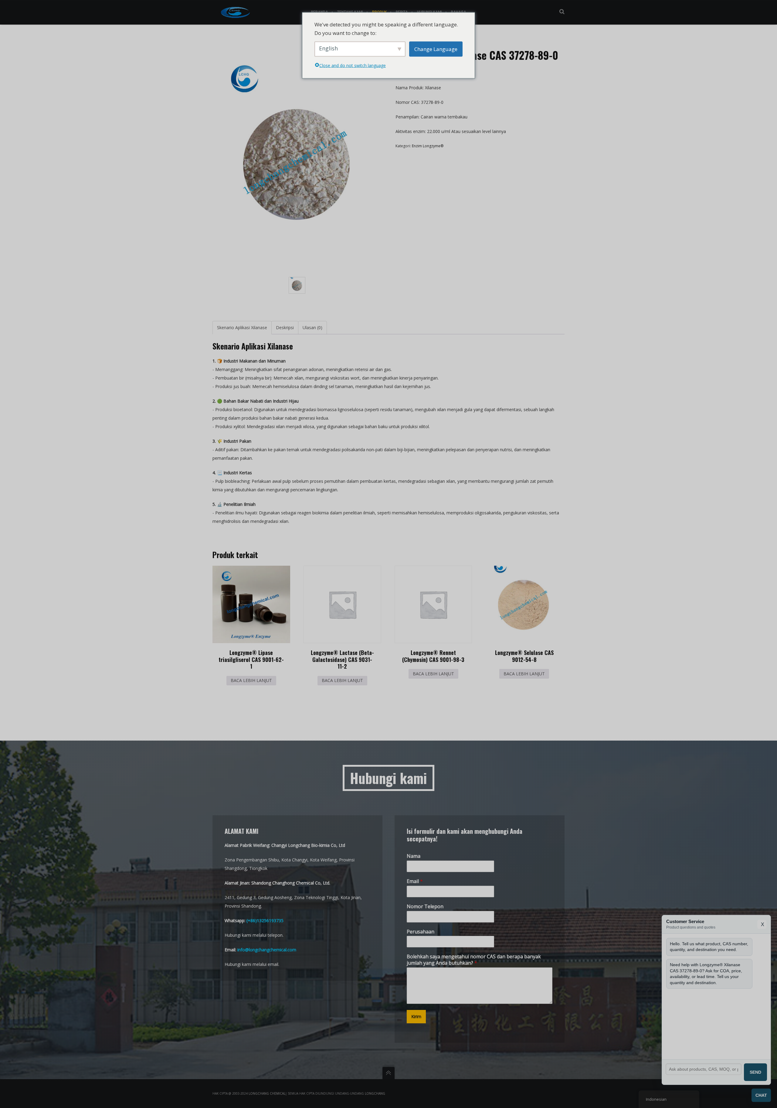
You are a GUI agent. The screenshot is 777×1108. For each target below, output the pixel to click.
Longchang (375, 1093)
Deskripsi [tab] (285, 327)
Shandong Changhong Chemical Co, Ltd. (290, 883)
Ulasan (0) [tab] (312, 327)
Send (755, 1072)
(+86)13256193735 (264, 920)
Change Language (435, 48)
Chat (761, 1095)
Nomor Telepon (425, 906)
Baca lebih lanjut (251, 680)
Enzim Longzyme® (427, 145)
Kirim (416, 1016)
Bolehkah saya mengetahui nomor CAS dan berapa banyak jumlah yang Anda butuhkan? (474, 959)
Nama (413, 856)
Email (415, 881)
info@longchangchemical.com (266, 950)
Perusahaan (420, 932)
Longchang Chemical (267, 1093)
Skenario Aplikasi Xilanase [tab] (242, 327)
